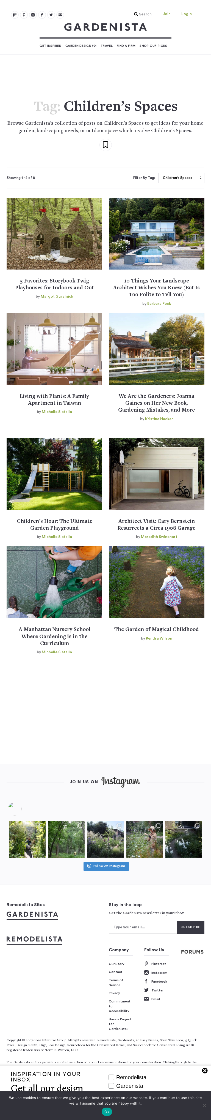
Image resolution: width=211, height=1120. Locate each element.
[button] (141, 14)
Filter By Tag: (144, 178)
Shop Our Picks (153, 45)
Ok (106, 1112)
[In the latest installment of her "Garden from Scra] (105, 839)
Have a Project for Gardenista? (120, 1024)
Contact (116, 972)
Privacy (114, 993)
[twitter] (51, 15)
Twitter (157, 990)
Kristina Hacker (159, 419)
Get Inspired (50, 45)
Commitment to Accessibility (120, 1006)
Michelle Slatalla (57, 412)
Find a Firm (126, 45)
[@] (23, 809)
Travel (107, 45)
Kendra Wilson (159, 638)
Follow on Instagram (109, 866)
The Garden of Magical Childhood (156, 630)
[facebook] (42, 15)
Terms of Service (116, 982)
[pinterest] (24, 15)
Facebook (159, 981)
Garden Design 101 (80, 45)
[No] (204, 1105)
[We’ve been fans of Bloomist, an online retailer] (27, 839)
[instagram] (33, 15)
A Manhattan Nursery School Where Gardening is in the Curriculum (54, 637)
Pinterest (158, 964)
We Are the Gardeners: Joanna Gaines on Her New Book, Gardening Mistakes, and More (156, 404)
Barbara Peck (159, 304)
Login (186, 14)
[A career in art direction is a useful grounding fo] (183, 839)
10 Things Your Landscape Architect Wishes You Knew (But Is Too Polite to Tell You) (156, 288)
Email (155, 999)
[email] (60, 15)
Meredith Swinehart (159, 537)
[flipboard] (15, 15)
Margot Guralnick (57, 296)
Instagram (159, 972)
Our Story (116, 964)
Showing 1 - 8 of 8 (21, 178)
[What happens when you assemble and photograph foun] (66, 839)
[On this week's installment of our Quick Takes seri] (144, 839)
